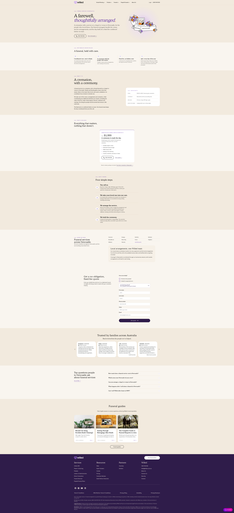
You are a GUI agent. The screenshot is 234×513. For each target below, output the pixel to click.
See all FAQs (76, 380)
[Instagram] (78, 488)
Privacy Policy (123, 493)
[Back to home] (78, 458)
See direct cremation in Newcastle (124, 165)
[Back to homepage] (78, 2)
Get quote (133, 320)
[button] (74, 349)
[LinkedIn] (85, 488)
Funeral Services (78, 478)
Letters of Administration (80, 473)
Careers (143, 478)
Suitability (139, 493)
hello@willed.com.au (146, 468)
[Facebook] (75, 488)
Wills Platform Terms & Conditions (102, 493)
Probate (109, 2)
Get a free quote (91, 35)
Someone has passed (126, 278)
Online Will (77, 466)
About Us (134, 2)
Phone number (122, 301)
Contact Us (144, 473)
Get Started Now (152, 457)
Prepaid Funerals (125, 2)
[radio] (119, 279)
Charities (121, 466)
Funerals (116, 2)
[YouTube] (81, 488)
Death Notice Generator (103, 478)
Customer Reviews (101, 476)
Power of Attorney (78, 468)
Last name (121, 295)
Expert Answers (100, 468)
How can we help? (123, 275)
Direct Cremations (78, 476)
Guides (98, 471)
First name (121, 290)
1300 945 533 (156, 2)
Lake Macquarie (138, 242)
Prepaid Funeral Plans (79, 481)
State (120, 307)
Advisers (121, 468)
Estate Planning (100, 2)
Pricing (98, 473)
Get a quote (118, 157)
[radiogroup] (134, 280)
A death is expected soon (127, 281)
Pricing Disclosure (155, 493)
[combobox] (134, 309)
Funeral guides (117, 446)
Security (143, 476)
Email (120, 312)
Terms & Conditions (79, 493)
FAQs (98, 466)
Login (150, 2)
